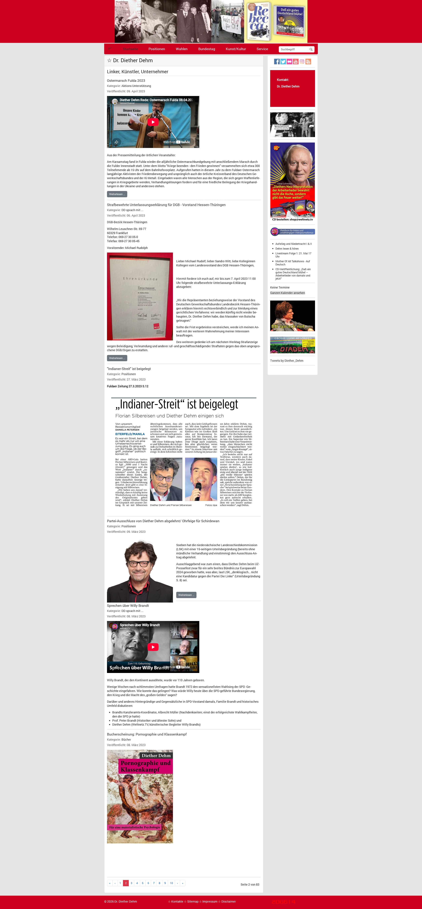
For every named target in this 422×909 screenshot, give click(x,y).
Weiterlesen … (117, 194)
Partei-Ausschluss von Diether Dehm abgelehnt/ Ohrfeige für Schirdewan (163, 521)
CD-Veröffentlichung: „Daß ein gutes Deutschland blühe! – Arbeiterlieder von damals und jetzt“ (293, 273)
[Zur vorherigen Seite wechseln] (115, 883)
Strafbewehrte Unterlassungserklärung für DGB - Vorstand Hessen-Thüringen (166, 204)
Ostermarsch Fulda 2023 (126, 80)
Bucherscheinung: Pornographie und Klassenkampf (147, 734)
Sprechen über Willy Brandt (128, 605)
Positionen (157, 49)
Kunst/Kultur (236, 49)
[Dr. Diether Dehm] (211, 21)
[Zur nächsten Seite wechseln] (177, 883)
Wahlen (182, 49)
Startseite (130, 49)
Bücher (126, 739)
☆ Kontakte (176, 901)
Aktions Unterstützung (136, 86)
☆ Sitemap (191, 901)
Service (262, 49)
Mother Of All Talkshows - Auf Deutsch (292, 262)
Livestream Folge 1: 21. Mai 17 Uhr (293, 255)
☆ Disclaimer (227, 901)
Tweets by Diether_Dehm (286, 361)
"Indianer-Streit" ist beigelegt (129, 368)
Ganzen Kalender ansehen (287, 293)
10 (171, 883)
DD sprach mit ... (132, 210)
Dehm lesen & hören (287, 248)
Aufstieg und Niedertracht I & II (293, 243)
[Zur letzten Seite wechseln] (182, 883)
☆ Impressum (208, 901)
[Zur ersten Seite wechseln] (110, 883)
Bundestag (206, 49)
